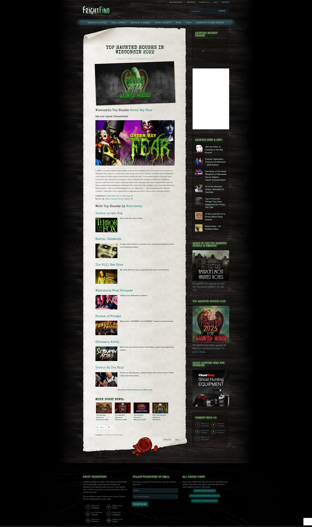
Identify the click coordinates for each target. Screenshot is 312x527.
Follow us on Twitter (220, 425)
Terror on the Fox (109, 213)
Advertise (191, 2)
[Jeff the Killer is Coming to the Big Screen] (198, 152)
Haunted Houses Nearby (210, 23)
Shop (189, 23)
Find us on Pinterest (221, 431)
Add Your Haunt (176, 2)
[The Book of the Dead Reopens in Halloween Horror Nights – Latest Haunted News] (198, 176)
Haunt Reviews (118, 435)
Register (225, 2)
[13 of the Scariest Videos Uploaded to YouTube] (198, 191)
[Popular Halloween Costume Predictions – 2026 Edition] (198, 164)
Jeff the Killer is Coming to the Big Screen (214, 150)
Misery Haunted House (114, 199)
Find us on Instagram (205, 438)
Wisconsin (134, 206)
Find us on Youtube (205, 431)
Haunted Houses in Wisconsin (139, 390)
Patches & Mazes (140, 23)
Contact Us (204, 2)
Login (215, 2)
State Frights (118, 496)
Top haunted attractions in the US (204, 496)
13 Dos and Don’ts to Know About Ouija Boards (215, 217)
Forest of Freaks (108, 316)
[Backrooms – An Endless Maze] (198, 231)
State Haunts (163, 23)
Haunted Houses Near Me (204, 491)
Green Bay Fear (141, 110)
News (178, 23)
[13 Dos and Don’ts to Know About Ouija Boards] (198, 219)
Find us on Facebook (205, 425)
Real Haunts (119, 23)
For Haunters (107, 435)
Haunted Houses (97, 23)
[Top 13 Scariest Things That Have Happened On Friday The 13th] (198, 204)
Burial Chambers (108, 239)
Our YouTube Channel (96, 513)
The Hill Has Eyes (109, 264)
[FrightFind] (106, 10)
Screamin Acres (107, 342)
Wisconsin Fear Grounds (114, 290)
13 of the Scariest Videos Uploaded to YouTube (214, 189)
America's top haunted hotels (205, 501)
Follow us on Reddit (117, 520)
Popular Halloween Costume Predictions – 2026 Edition (215, 162)
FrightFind (131, 59)
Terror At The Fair (109, 367)
